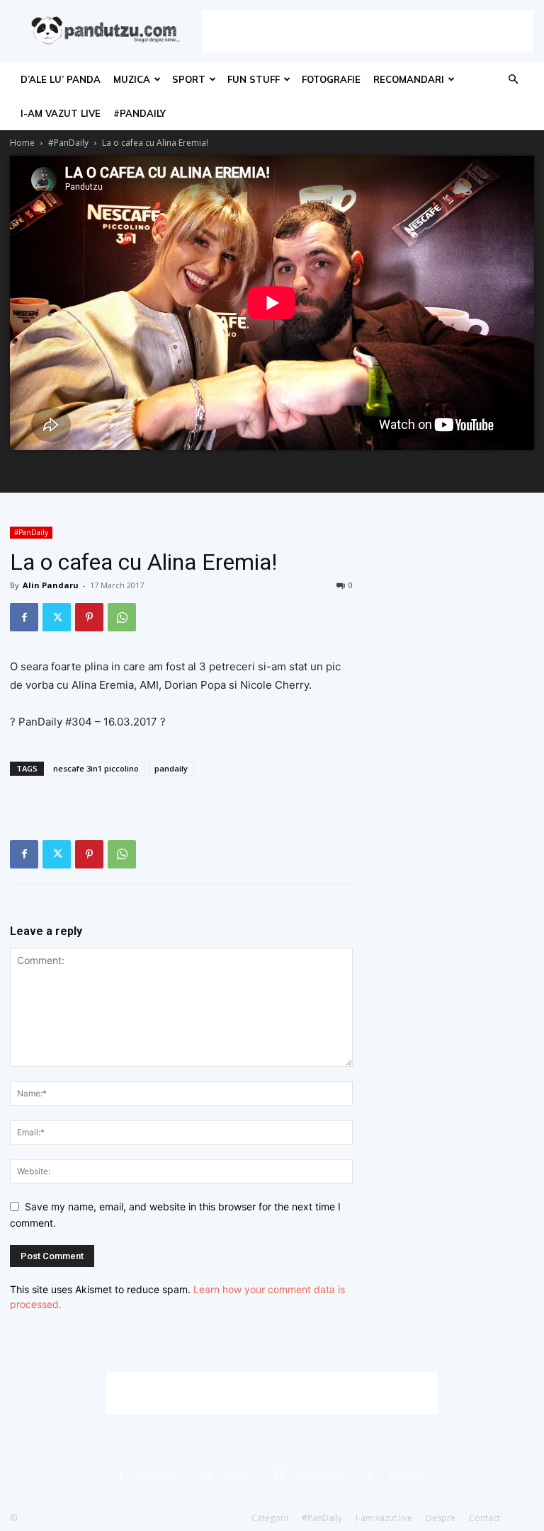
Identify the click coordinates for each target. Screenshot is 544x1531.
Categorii (269, 1518)
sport (188, 79)
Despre (440, 1518)
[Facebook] (24, 617)
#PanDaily (139, 113)
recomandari (408, 79)
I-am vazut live (61, 113)
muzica (131, 79)
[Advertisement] (367, 31)
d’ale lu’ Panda (61, 79)
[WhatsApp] (122, 617)
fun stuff (253, 79)
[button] (513, 79)
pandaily (171, 768)
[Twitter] (56, 617)
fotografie (331, 79)
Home (22, 143)
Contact (484, 1518)
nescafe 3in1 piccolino (96, 768)
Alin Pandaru (51, 585)
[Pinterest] (89, 617)
